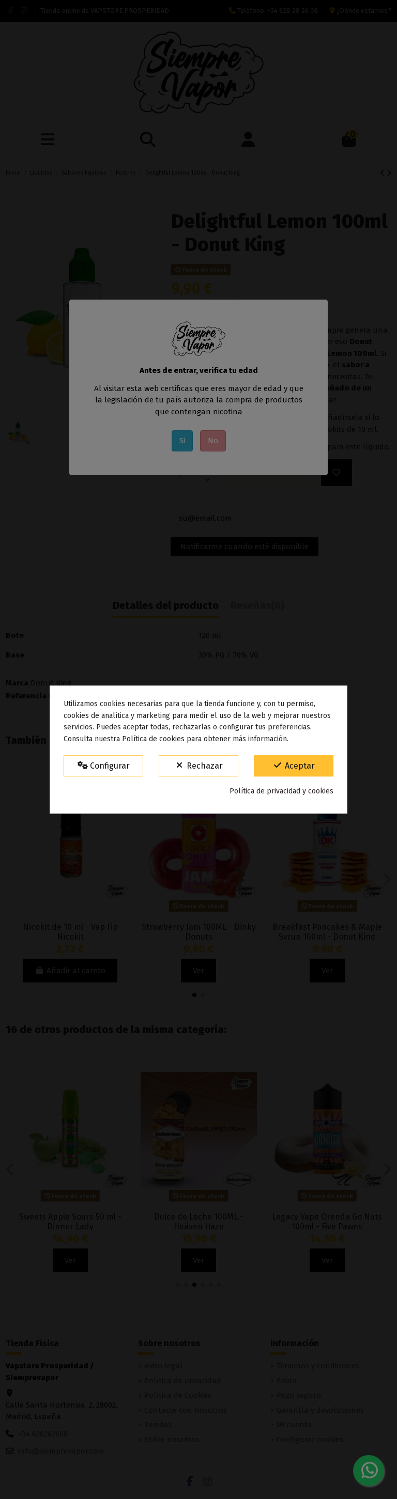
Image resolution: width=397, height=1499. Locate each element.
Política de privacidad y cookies (281, 791)
